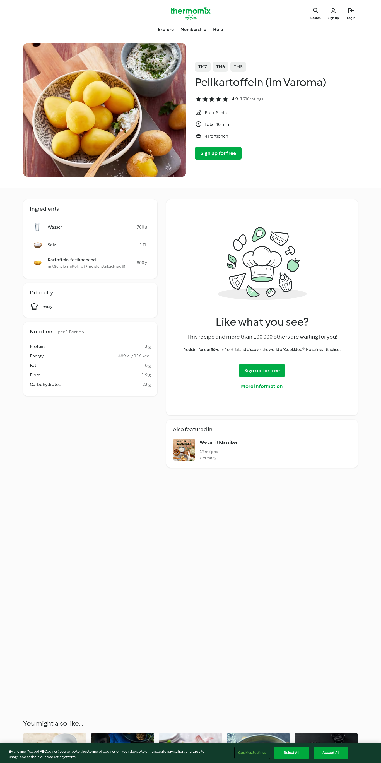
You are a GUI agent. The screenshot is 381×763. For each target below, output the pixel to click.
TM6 (220, 66)
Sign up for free (218, 153)
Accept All (330, 752)
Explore (166, 29)
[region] (190, 753)
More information (262, 386)
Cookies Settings (252, 752)
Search (315, 18)
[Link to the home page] (190, 13)
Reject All (291, 752)
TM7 (202, 66)
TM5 (238, 66)
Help (218, 29)
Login (351, 18)
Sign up (333, 18)
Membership (193, 29)
